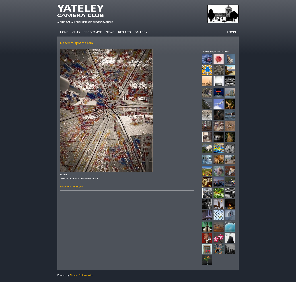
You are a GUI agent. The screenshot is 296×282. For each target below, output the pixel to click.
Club (76, 32)
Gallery (141, 32)
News (110, 32)
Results (124, 32)
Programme (93, 32)
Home (64, 32)
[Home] (148, 1)
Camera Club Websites (81, 275)
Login (231, 32)
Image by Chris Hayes (71, 186)
